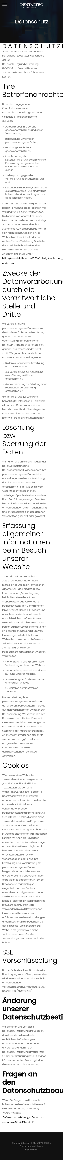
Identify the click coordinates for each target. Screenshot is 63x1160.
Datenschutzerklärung (31, 1146)
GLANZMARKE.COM (42, 1143)
